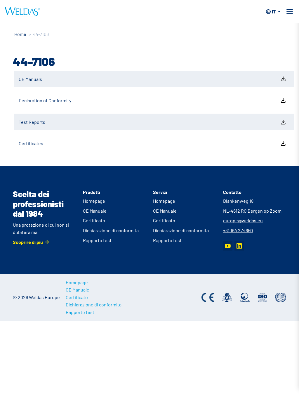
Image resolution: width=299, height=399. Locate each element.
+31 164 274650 (238, 230)
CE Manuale (95, 211)
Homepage (94, 201)
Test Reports (32, 122)
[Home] (22, 11)
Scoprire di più (28, 242)
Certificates (31, 143)
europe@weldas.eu (243, 220)
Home (20, 34)
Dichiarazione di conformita (111, 230)
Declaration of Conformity (45, 100)
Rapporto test (97, 240)
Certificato (94, 220)
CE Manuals (30, 79)
